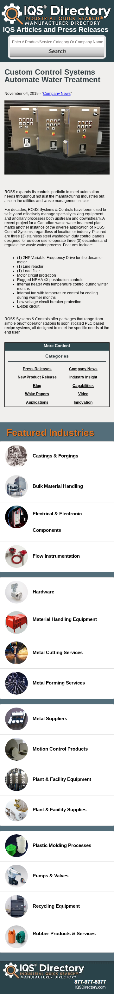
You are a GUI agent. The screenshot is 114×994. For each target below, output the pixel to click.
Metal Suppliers (50, 718)
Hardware (43, 591)
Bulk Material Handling (58, 486)
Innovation (83, 402)
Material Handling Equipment (65, 619)
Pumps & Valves (50, 875)
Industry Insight (83, 377)
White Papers (37, 394)
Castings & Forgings (55, 455)
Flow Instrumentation (56, 556)
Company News (57, 93)
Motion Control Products (60, 749)
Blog (37, 385)
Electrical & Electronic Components (57, 522)
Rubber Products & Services (64, 933)
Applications (37, 402)
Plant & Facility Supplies (59, 809)
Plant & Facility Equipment (62, 779)
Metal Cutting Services (58, 652)
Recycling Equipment (56, 906)
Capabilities (83, 385)
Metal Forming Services (59, 682)
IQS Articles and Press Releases (55, 30)
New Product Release (37, 377)
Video (83, 394)
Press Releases (37, 369)
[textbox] (57, 42)
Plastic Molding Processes (62, 845)
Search (57, 51)
